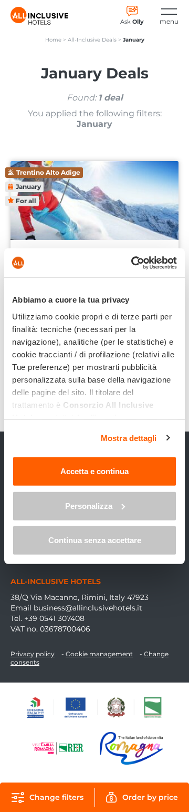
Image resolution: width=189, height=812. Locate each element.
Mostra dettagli (129, 437)
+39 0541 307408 (54, 618)
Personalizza (88, 505)
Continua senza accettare (94, 540)
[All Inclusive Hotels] (39, 16)
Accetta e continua (94, 471)
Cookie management (99, 654)
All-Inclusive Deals (92, 39)
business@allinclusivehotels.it (88, 608)
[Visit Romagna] (131, 748)
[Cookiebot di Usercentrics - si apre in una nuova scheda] (133, 262)
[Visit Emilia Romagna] (63, 748)
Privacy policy (32, 654)
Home (53, 39)
